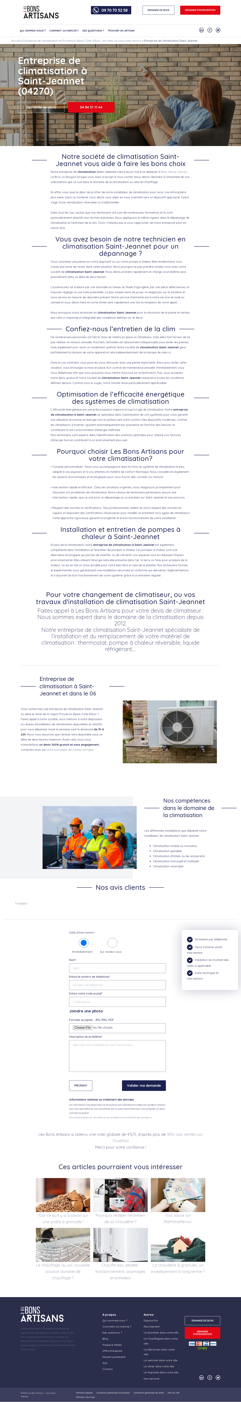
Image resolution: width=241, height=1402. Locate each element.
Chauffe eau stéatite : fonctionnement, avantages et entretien (120, 1271)
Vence (172, 172)
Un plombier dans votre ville (161, 1332)
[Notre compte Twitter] (218, 30)
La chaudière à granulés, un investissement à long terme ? (178, 1268)
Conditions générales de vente (149, 1392)
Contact (107, 1369)
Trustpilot (21, 903)
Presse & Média (112, 1345)
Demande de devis (41, 107)
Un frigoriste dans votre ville (161, 1372)
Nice (164, 172)
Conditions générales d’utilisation (113, 1392)
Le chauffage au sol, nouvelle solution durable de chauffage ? (63, 1271)
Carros (182, 172)
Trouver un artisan (121, 30)
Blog (105, 1338)
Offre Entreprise (112, 1351)
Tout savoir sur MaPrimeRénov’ (178, 1218)
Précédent (80, 1085)
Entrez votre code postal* (85, 993)
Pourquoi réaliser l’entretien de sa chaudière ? (120, 1218)
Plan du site (173, 1392)
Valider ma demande (144, 1085)
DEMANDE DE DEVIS (158, 10)
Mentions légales (84, 1392)
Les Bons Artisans (36, 1393)
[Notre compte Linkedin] (201, 30)
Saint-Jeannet (106, 172)
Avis (104, 1363)
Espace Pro (151, 1320)
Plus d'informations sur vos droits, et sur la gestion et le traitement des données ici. (111, 1117)
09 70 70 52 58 (114, 10)
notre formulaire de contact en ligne (69, 749)
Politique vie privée (85, 1397)
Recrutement (152, 1326)
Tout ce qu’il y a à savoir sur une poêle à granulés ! (63, 1218)
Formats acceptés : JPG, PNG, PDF (91, 1020)
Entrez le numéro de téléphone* (89, 976)
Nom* (72, 960)
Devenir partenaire (113, 1357)
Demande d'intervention (200, 10)
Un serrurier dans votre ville (160, 1360)
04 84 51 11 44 (91, 107)
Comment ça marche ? (64, 30)
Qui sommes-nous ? (33, 30)
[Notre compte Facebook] (209, 30)
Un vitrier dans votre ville (159, 1366)
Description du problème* (85, 1036)
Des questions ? (93, 30)
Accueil (16, 40)
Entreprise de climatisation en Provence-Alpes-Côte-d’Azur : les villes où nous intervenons (82, 40)
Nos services (151, 1378)
